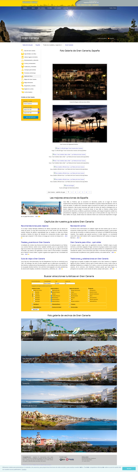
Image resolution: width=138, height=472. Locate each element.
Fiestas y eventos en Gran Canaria (35, 242)
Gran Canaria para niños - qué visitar (85, 242)
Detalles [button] (24, 469)
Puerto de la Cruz (29, 405)
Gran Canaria (69, 45)
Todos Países (112, 8)
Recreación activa (78, 226)
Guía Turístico (41, 8)
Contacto (65, 8)
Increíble (49, 8)
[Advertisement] (80, 57)
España (38, 45)
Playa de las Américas (27, 449)
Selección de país (28, 45)
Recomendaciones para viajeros (34, 226)
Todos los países (102, 38)
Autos (33, 8)
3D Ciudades (57, 8)
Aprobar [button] (129, 468)
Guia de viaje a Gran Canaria (33, 259)
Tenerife (25, 383)
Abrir (36, 216)
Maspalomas (27, 338)
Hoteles (25, 8)
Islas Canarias (28, 428)
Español (111, 38)
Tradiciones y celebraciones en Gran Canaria (89, 259)
